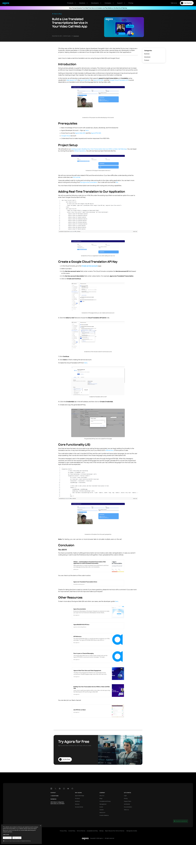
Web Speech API (71, 80)
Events (101, 807)
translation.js (62, 498)
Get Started (127, 804)
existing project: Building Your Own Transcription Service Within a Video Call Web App (99, 149)
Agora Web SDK (85, 80)
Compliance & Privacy (105, 801)
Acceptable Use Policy (92, 830)
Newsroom (102, 812)
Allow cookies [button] (7, 837)
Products (77, 798)
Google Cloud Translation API (118, 80)
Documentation (128, 807)
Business (146, 53)
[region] (98, 215)
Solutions (77, 801)
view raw (135, 231)
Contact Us (53, 799)
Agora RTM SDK (98, 80)
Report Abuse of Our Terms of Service (114, 830)
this (117, 182)
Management (103, 804)
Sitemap (101, 830)
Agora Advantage (79, 795)
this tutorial (76, 177)
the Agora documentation (88, 182)
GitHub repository (80, 151)
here (87, 130)
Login (125, 795)
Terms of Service (81, 830)
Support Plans (127, 801)
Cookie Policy (71, 830)
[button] (17, 841)
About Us (102, 795)
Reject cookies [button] (17, 837)
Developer (76, 36)
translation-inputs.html (64, 231)
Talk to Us (126, 809)
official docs (109, 450)
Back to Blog (58, 13)
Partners (77, 804)
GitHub (78, 231)
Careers (102, 809)
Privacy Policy (63, 830)
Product (146, 60)
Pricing (125, 798)
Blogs (101, 798)
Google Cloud (65, 136)
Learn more (6, 834)
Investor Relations (104, 815)
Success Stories (79, 807)
